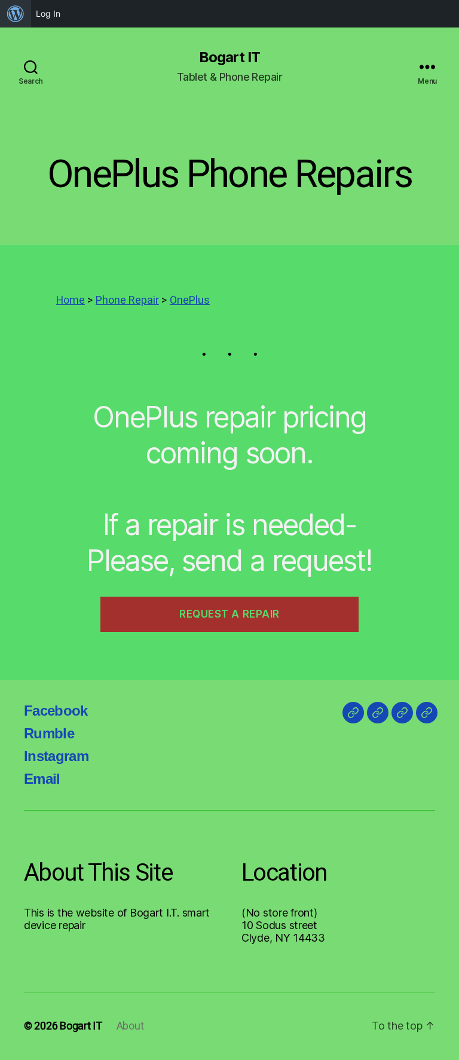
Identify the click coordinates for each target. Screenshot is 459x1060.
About (130, 1026)
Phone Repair (127, 300)
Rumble (49, 733)
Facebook (56, 710)
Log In (48, 13)
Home (70, 300)
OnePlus (190, 300)
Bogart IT (229, 57)
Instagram (56, 756)
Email (42, 779)
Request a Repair (229, 614)
